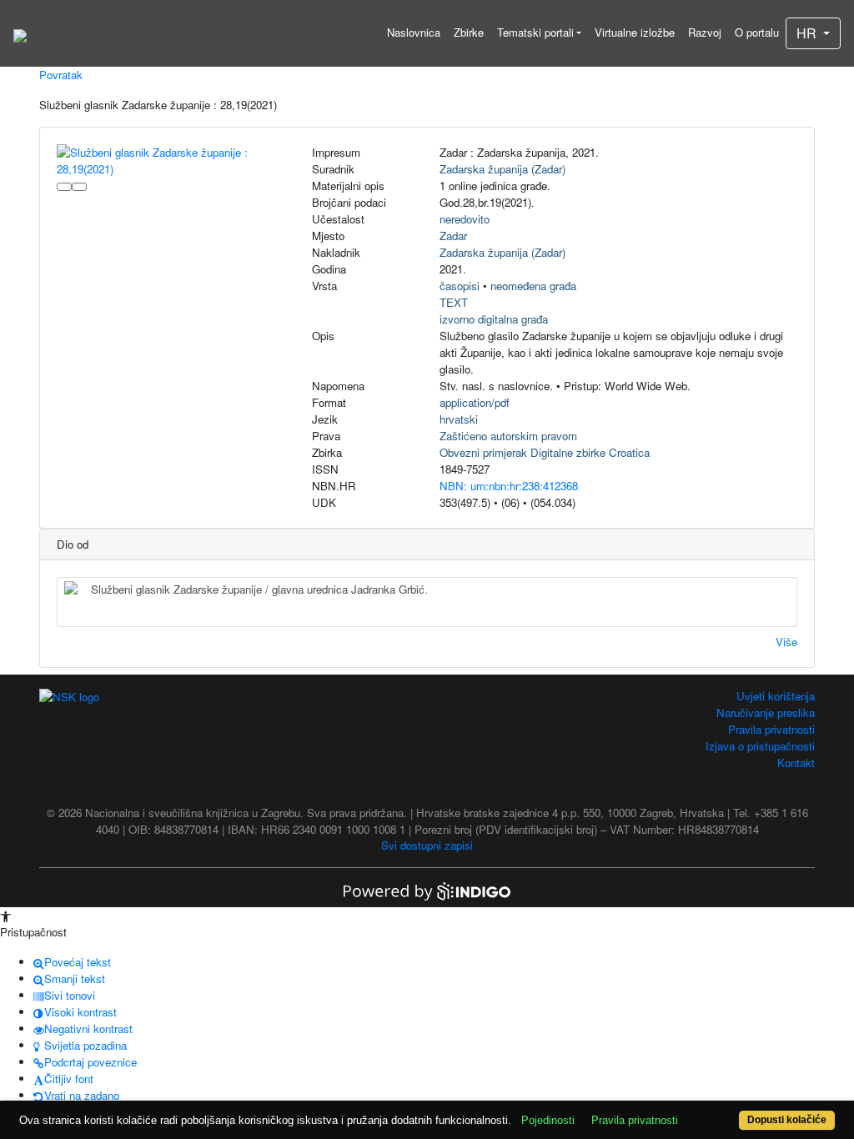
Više (786, 642)
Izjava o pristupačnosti (760, 746)
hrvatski (459, 419)
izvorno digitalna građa (494, 319)
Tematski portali (535, 32)
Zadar (453, 235)
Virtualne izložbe (635, 32)
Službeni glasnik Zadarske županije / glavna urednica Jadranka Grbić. (259, 589)
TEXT (454, 302)
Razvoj (704, 32)
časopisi (460, 286)
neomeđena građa (533, 286)
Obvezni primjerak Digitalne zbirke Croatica (545, 452)
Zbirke (469, 32)
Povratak (61, 75)
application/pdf (475, 402)
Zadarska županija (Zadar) (502, 169)
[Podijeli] (79, 187)
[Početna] (20, 33)
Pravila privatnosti (771, 729)
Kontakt (796, 762)
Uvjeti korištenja (775, 696)
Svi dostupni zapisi (427, 845)
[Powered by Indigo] (427, 889)
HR (808, 33)
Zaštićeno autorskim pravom (508, 436)
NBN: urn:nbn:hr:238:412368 (509, 486)
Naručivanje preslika (765, 712)
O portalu (757, 32)
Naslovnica (413, 32)
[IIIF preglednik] (64, 187)
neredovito (465, 219)
